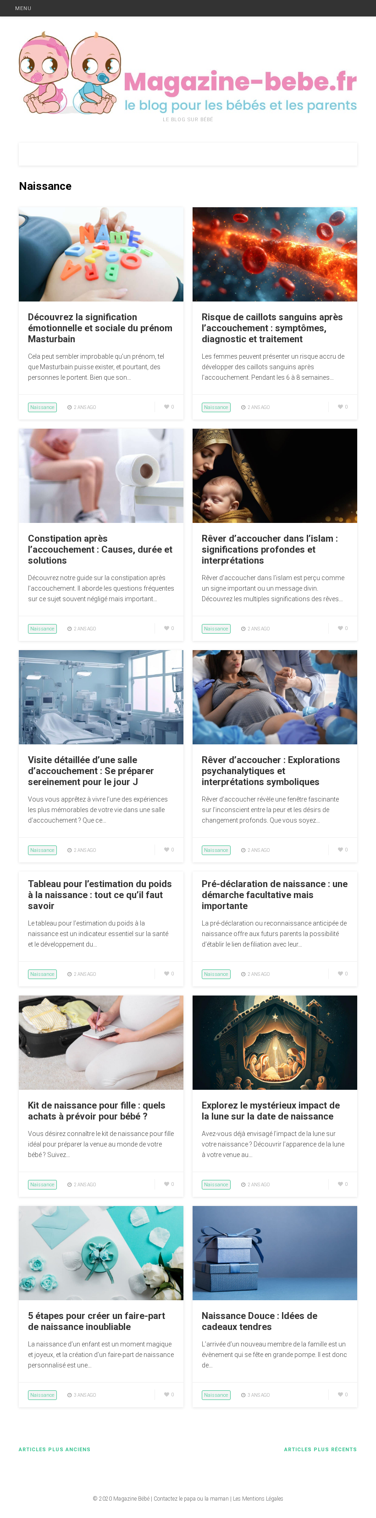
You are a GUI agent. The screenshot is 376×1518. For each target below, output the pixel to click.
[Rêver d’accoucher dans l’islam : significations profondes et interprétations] (275, 520)
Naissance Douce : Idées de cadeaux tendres (259, 1321)
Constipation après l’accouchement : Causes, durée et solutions (100, 549)
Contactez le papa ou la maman (191, 1499)
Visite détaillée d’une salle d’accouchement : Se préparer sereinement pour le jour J (91, 770)
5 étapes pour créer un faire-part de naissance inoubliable (96, 1321)
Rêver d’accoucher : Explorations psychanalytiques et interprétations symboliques (271, 770)
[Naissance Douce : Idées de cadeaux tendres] (275, 1298)
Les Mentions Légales (258, 1499)
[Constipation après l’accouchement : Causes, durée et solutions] (101, 520)
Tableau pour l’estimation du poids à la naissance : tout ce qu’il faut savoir (100, 894)
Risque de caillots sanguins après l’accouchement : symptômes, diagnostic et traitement (272, 328)
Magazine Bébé (131, 1499)
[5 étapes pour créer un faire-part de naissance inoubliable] (101, 1298)
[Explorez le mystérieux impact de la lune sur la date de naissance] (275, 1087)
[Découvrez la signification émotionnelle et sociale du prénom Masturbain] (101, 299)
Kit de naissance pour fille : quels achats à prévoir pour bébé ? (97, 1111)
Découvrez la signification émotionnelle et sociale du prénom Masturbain (100, 328)
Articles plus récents (320, 1450)
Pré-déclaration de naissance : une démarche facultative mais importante (275, 894)
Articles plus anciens (55, 1450)
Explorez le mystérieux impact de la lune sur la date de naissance (271, 1111)
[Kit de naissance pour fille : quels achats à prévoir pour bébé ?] (101, 1087)
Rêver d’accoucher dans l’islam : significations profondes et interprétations (270, 549)
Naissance (42, 407)
